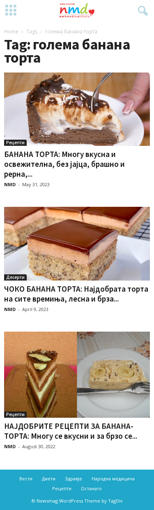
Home (11, 31)
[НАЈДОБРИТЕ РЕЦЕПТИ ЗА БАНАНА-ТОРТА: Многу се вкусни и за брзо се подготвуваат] (77, 375)
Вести (25, 478)
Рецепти (15, 142)
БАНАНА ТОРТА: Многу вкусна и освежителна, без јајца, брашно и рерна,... (64, 164)
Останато (91, 488)
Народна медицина (113, 478)
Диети (48, 478)
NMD (10, 184)
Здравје (73, 478)
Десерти (15, 277)
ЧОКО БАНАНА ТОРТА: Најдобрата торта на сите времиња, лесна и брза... (76, 294)
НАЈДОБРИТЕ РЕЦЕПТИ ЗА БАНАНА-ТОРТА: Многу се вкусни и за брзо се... (70, 431)
